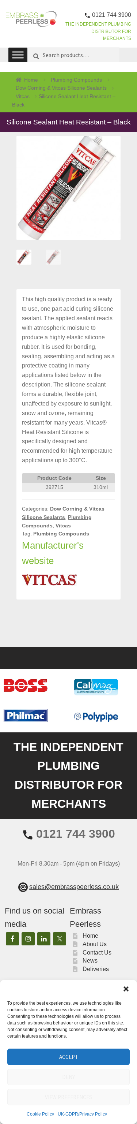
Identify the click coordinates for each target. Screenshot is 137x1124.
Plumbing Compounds (76, 80)
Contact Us (97, 952)
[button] (126, 989)
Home (31, 80)
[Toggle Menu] (18, 54)
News (90, 960)
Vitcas (23, 96)
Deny (68, 1076)
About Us (95, 944)
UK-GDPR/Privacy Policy (82, 1114)
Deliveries (96, 969)
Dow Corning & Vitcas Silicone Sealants (61, 88)
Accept (68, 1056)
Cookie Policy (40, 1114)
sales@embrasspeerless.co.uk (74, 886)
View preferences (68, 1097)
